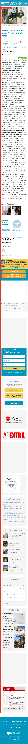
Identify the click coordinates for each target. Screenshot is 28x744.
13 (7, 594)
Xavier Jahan (17, 47)
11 (23, 591)
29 (14, 600)
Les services (23, 721)
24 (20, 597)
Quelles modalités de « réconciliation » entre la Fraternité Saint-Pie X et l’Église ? (16, 568)
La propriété (15, 721)
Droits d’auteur (14, 724)
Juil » (7, 603)
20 (7, 597)
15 (14, 594)
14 (10, 594)
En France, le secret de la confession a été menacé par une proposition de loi (17, 551)
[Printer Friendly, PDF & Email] (22, 58)
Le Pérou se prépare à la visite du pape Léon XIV (14, 517)
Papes (2, 8)
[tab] (8, 688)
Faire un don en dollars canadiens (14, 276)
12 (4, 594)
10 (20, 591)
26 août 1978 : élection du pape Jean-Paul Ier (13, 502)
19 (4, 597)
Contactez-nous (23, 724)
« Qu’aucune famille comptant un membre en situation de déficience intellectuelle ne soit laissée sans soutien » (13, 514)
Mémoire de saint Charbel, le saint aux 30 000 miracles (17, 542)
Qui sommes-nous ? (6, 721)
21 (10, 597)
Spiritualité (8, 8)
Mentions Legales (5, 724)
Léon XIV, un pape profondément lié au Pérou (8, 615)
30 (17, 600)
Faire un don (14, 272)
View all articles (6, 255)
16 (17, 594)
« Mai (4, 603)
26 (4, 600)
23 (17, 597)
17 (20, 594)
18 (23, 594)
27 (7, 600)
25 (23, 597)
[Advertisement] (14, 292)
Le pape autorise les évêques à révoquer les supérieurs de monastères (16, 559)
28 (10, 600)
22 (14, 597)
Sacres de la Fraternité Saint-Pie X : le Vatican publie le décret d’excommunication (17, 535)
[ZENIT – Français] (8, 3)
